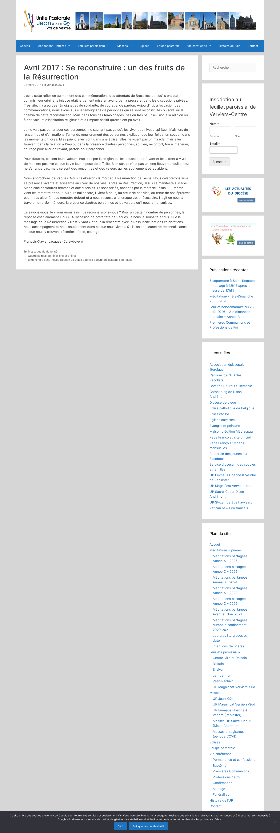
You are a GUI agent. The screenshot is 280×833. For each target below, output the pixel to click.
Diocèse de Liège (223, 402)
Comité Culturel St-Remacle (231, 386)
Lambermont (222, 675)
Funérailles (221, 794)
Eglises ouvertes (222, 420)
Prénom (214, 136)
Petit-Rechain (223, 681)
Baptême (219, 765)
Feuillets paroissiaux (92, 46)
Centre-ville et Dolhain (230, 658)
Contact (252, 46)
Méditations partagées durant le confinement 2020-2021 (230, 625)
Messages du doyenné (42, 251)
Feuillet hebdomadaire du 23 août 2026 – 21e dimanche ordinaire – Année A (232, 312)
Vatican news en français (229, 508)
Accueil (25, 46)
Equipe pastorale (168, 46)
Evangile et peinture (225, 426)
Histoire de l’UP (229, 46)
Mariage (219, 789)
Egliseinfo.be (219, 414)
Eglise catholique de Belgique (232, 408)
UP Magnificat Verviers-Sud (234, 687)
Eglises (144, 46)
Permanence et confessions (234, 760)
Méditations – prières (52, 46)
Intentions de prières (228, 646)
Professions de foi (226, 777)
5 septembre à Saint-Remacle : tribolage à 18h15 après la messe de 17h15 (232, 285)
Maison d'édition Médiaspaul (232, 431)
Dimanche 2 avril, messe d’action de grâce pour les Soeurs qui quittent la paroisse (80, 259)
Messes (122, 46)
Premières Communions (231, 771)
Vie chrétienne (197, 46)
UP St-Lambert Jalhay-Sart (231, 502)
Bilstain (218, 664)
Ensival (218, 669)
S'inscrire (219, 162)
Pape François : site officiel (230, 437)
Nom (214, 124)
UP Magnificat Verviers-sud (231, 486)
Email (215, 143)
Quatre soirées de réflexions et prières (52, 255)
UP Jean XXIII (223, 699)
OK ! (120, 826)
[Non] (275, 822)
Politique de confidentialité (148, 826)
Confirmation (222, 783)
